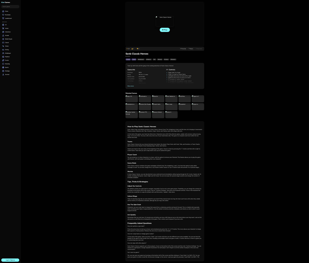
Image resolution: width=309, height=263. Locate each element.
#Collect (166, 59)
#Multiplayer (141, 59)
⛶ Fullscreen (199, 49)
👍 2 (132, 49)
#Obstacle (173, 59)
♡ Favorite (183, 49)
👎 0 (138, 49)
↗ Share (191, 49)
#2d (154, 59)
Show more (130, 86)
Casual (134, 59)
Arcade (128, 59)
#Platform (148, 59)
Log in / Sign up (10, 260)
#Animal (160, 59)
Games (5, 2)
